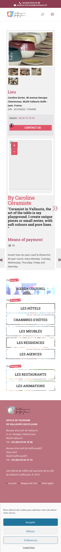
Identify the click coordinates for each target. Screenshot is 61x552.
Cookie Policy (29, 547)
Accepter (30, 522)
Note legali (47, 483)
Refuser (30, 531)
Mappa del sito (29, 483)
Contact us (33, 127)
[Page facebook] (12, 125)
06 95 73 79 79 (26, 118)
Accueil (12, 483)
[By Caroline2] (30, 65)
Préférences (30, 540)
